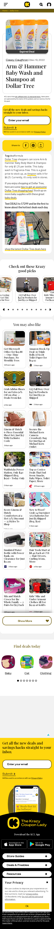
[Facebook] (26, 145)
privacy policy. (32, 894)
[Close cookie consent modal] (47, 882)
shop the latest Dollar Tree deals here (25, 249)
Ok (27, 906)
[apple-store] (14, 844)
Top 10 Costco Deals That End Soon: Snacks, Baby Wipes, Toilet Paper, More (39, 475)
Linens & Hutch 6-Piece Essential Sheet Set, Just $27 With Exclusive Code (14, 435)
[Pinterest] (33, 145)
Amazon (31, 173)
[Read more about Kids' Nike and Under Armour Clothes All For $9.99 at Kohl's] (39, 585)
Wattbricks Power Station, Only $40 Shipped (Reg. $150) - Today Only (14, 474)
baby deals (10, 197)
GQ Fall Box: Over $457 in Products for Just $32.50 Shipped (39, 393)
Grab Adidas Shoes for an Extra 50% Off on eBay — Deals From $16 (14, 393)
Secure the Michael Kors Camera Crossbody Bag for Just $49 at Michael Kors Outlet (38, 438)
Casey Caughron (17, 60)
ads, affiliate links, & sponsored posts (28, 96)
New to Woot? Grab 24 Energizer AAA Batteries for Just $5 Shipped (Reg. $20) (39, 515)
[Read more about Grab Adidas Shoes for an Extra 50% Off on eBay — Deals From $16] (14, 378)
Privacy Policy (40, 132)
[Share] (41, 145)
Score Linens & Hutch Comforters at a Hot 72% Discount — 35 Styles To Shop (14, 517)
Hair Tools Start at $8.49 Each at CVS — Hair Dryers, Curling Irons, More (39, 555)
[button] (48, 735)
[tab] (8, 309)
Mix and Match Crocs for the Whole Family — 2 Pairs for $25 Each (14, 601)
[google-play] (40, 844)
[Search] (41, 4)
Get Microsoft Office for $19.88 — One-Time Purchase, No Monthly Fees (13, 354)
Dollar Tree (11, 159)
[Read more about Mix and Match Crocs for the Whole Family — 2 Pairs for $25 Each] (14, 585)
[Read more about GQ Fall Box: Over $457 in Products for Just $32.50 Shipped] (39, 378)
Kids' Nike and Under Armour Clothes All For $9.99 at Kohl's (37, 601)
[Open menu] (11, 4)
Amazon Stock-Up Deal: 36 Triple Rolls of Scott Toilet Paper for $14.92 (39, 354)
